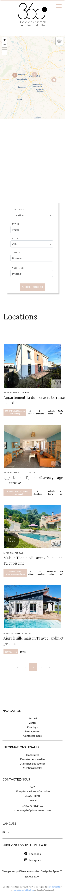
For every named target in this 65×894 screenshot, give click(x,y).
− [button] (5, 45)
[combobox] (32, 215)
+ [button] (5, 40)
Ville (15, 238)
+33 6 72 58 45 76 (32, 806)
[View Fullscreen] (4, 52)
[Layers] (59, 41)
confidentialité (53, 887)
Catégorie (20, 210)
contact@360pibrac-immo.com (32, 810)
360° (32, 787)
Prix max (18, 268)
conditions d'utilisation (24, 890)
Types (15, 224)
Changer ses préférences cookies (20, 871)
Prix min (18, 253)
